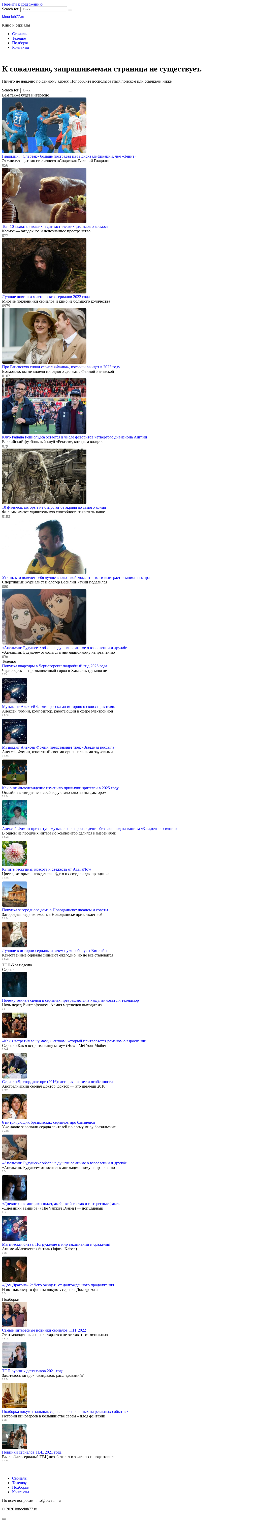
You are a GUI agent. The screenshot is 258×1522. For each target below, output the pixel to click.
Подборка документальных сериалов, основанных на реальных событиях (65, 1411)
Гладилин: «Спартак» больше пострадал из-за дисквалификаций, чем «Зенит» (69, 156)
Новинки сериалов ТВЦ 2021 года (31, 1452)
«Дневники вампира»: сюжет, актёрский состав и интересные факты (61, 1203)
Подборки (20, 43)
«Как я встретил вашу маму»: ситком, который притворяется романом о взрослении (74, 1041)
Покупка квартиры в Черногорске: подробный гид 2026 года (54, 666)
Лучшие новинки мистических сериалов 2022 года (46, 296)
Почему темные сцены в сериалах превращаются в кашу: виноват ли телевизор (70, 1000)
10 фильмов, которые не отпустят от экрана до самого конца (54, 507)
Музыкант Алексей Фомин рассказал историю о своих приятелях (58, 706)
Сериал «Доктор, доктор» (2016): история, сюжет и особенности (57, 1081)
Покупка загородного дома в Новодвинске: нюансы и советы (55, 910)
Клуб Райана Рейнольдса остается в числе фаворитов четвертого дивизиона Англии (74, 437)
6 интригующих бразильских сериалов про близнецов (48, 1122)
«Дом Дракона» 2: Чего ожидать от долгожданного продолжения (58, 1285)
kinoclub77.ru (13, 16)
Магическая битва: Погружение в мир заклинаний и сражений (56, 1244)
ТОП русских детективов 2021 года (32, 1371)
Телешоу (19, 38)
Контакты (20, 47)
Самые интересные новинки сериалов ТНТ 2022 (44, 1330)
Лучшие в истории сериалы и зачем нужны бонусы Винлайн (54, 950)
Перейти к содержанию (22, 4)
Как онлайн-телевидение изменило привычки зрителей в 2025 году (60, 788)
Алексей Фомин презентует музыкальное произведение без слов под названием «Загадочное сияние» (89, 828)
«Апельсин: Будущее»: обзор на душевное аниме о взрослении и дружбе (64, 648)
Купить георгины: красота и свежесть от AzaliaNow (46, 869)
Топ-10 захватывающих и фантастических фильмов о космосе (55, 226)
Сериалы (19, 34)
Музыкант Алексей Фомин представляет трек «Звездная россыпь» (59, 747)
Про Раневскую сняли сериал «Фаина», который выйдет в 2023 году (61, 367)
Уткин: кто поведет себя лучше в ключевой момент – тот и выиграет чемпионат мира (76, 577)
